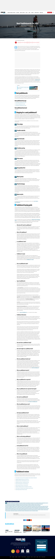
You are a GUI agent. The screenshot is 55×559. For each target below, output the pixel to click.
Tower (45, 509)
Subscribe (49, 12)
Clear (35, 504)
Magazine (41, 12)
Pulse (17, 508)
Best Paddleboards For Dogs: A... (26, 532)
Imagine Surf (29, 506)
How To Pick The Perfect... (45, 531)
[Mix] (31, 520)
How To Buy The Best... (35, 531)
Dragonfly (14, 505)
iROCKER (39, 506)
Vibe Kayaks (12, 510)
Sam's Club (7, 509)
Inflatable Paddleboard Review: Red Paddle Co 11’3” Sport (24, 486)
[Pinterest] (27, 520)
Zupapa (37, 510)
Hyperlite (25, 506)
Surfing (32, 509)
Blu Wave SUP (13, 504)
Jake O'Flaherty (28, 28)
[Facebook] (24, 520)
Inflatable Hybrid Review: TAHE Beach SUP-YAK (22, 482)
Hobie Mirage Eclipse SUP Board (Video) (21, 489)
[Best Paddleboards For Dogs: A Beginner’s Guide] (27, 528)
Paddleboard (36, 507)
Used (47, 509)
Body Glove (21, 504)
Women (23, 510)
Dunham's (17, 505)
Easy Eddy (21, 505)
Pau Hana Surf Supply (42, 507)
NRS (30, 507)
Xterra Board (27, 510)
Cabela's (32, 504)
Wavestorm (19, 510)
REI (33, 508)
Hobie (16, 506)
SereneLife (15, 509)
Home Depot (19, 506)
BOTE (27, 504)
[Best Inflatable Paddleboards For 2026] (18, 528)
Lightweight (10, 507)
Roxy (48, 508)
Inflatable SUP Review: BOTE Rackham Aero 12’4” (22, 480)
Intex (36, 506)
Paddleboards (11, 501)
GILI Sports (32, 505)
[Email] (29, 520)
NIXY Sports (27, 507)
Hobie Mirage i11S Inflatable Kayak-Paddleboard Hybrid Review (24, 488)
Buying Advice (17, 501)
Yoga (30, 510)
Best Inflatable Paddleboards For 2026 (21, 102)
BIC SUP (10, 504)
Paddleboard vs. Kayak (30, 259)
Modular (21, 507)
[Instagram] (18, 547)
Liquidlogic (14, 507)
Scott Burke (11, 509)
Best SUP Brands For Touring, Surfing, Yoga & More (23, 88)
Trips (29, 12)
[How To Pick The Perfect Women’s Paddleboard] (45, 528)
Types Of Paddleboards (23, 312)
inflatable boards (37, 79)
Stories (32, 12)
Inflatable (33, 506)
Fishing (26, 505)
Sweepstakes (37, 12)
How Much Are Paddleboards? (32, 401)
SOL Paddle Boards (20, 509)
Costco (41, 504)
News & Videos (22, 12)
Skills (27, 12)
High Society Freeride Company (10, 506)
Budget (30, 504)
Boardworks (17, 504)
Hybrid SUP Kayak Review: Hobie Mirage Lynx (22, 483)
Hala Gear (38, 505)
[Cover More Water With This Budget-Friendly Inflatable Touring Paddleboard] (9, 528)
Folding (29, 505)
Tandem (39, 509)
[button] (53, 12)
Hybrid (22, 506)
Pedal (46, 507)
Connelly (38, 504)
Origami (32, 507)
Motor (24, 507)
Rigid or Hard (41, 508)
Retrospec (36, 508)
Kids (47, 506)
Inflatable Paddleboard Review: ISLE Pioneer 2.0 (22, 479)
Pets (15, 508)
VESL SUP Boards (8, 510)
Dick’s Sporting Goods (9, 505)
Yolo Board (33, 510)
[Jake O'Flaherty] (10, 515)
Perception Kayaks (11, 508)
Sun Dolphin (29, 509)
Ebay (24, 505)
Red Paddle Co (31, 508)
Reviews (17, 12)
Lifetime (7, 507)
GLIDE (36, 505)
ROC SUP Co (45, 508)
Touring (42, 509)
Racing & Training (21, 508)
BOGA (25, 504)
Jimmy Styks (44, 506)
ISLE (41, 506)
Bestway (7, 504)
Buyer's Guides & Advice (11, 12)
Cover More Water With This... (8, 532)
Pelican (7, 508)
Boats (7, 501)
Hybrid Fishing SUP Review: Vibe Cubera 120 (22, 485)
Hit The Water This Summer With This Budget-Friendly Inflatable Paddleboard (26, 477)
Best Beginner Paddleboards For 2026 (21, 105)
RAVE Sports (26, 508)
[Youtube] (24, 547)
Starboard (24, 509)
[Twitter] (26, 520)
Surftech (35, 509)
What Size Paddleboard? (35, 367)
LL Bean (18, 507)
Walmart (16, 510)
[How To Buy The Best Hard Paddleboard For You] (36, 528)
